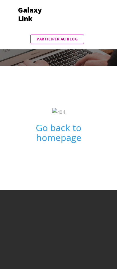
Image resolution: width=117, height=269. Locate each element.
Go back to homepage (58, 132)
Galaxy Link (28, 14)
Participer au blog (57, 39)
